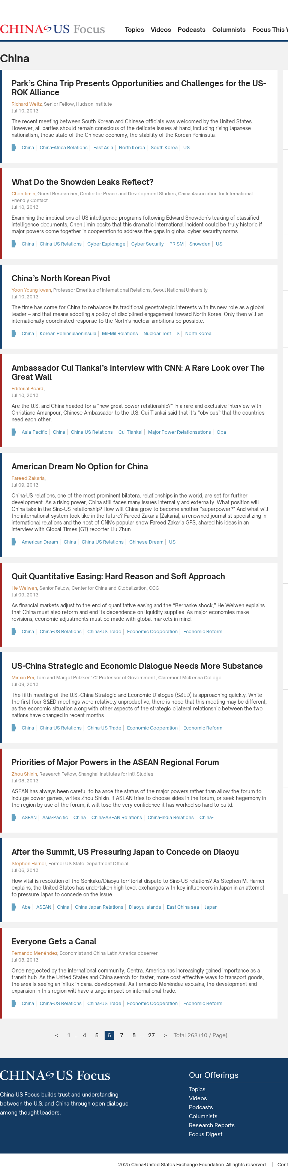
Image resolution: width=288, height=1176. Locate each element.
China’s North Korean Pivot (61, 278)
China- (206, 817)
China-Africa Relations (64, 147)
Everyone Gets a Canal (54, 941)
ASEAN (29, 817)
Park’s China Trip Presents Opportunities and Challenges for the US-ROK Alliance (139, 88)
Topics (134, 29)
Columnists (229, 29)
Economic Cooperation (152, 631)
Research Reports (212, 1125)
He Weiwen (24, 588)
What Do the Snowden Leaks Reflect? (82, 182)
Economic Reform (202, 631)
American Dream (40, 542)
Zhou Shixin (24, 774)
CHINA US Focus (52, 29)
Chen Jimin (23, 193)
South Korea (164, 147)
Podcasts (192, 29)
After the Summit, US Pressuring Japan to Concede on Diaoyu (125, 852)
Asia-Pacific (34, 432)
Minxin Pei (23, 677)
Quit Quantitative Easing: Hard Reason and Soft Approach (118, 576)
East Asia (103, 147)
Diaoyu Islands (145, 907)
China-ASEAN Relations (117, 817)
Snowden (199, 244)
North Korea (132, 147)
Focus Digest (205, 1134)
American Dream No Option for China (80, 466)
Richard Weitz (27, 104)
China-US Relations (61, 244)
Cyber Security (147, 244)
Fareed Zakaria (28, 478)
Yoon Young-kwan (31, 290)
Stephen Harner (29, 863)
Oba (221, 432)
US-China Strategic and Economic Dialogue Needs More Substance (137, 666)
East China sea (183, 907)
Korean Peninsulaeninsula (68, 333)
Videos (161, 29)
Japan (211, 907)
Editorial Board (28, 388)
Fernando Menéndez (34, 953)
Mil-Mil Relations (120, 333)
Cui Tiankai (130, 432)
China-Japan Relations (99, 907)
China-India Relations (171, 817)
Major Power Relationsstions (179, 432)
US (186, 147)
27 (151, 1035)
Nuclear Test (157, 333)
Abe (26, 907)
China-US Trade (104, 631)
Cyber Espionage (106, 244)
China (28, 147)
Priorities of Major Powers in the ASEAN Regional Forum (115, 762)
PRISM (177, 244)
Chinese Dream (146, 542)
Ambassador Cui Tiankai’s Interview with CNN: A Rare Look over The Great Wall (138, 372)
